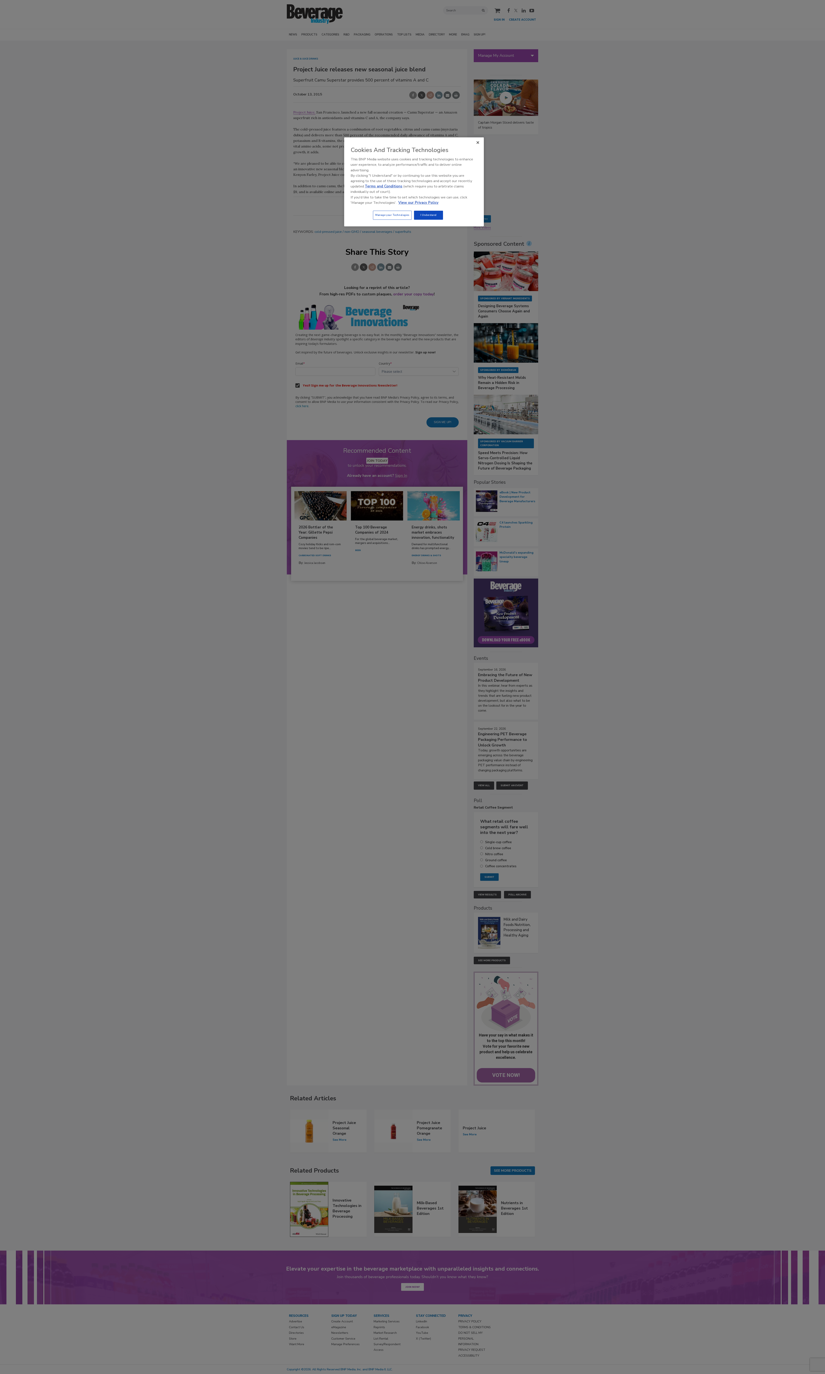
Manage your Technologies (392, 215)
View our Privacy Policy (418, 202)
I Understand (428, 215)
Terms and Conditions (383, 186)
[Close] (478, 142)
